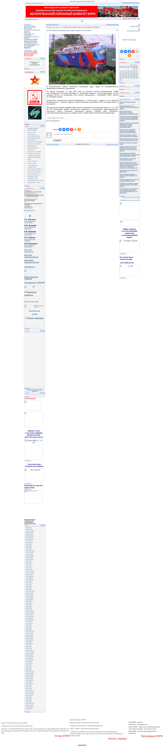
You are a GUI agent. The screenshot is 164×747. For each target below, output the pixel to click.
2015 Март (29, 641)
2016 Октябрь (30, 673)
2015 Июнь (29, 646)
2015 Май (28, 645)
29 (134, 77)
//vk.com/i (28, 250)
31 (120, 79)
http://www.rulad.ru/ (29, 210)
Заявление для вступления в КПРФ (130, 200)
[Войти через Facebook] (67, 129)
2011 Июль (29, 567)
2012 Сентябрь (30, 591)
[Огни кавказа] (34, 324)
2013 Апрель (29, 603)
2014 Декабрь (30, 636)
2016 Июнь (29, 666)
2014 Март (29, 621)
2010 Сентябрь (30, 551)
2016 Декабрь (30, 677)
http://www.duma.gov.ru (30, 43)
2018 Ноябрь (29, 705)
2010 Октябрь (30, 552)
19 (126, 75)
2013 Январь (29, 598)
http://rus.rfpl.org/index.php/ (34, 389)
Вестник (28, 255)
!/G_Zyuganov (28, 222)
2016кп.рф (30, 50)
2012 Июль (29, 588)
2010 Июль (29, 547)
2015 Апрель (29, 643)
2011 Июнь (29, 566)
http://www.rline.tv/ (135, 26)
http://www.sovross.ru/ (30, 193)
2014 (53, 27)
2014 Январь (29, 618)
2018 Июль (29, 700)
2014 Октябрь (30, 633)
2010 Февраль (30, 539)
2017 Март (29, 682)
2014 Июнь (29, 626)
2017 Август (29, 690)
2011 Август (29, 569)
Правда (34, 314)
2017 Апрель (29, 683)
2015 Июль (29, 648)
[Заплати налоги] (33, 298)
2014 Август (29, 630)
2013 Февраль (30, 599)
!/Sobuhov (27, 240)
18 (123, 75)
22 (61, 27)
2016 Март (29, 661)
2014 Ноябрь (29, 635)
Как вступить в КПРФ (30, 27)
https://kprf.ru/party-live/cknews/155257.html (82, 1)
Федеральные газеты (31, 301)
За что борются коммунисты (32, 30)
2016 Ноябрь (29, 675)
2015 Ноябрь (29, 655)
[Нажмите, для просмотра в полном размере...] (82, 84)
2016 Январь (29, 658)
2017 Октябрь (30, 693)
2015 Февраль (30, 640)
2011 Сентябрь (30, 571)
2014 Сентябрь (30, 631)
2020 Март (29, 708)
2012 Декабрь (30, 596)
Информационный (29, 34)
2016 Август (29, 670)
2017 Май (28, 685)
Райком (54, 118)
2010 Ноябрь (29, 554)
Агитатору (27, 31)
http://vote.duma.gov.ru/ (30, 40)
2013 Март (29, 601)
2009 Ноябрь (29, 534)
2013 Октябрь (30, 613)
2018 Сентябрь (30, 703)
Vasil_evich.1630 (28, 55)
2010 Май (28, 544)
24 (120, 77)
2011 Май (28, 564)
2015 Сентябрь (30, 651)
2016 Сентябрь (30, 672)
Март (57, 27)
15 (134, 73)
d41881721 (28, 252)
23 (136, 75)
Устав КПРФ (27, 24)
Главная (48, 27)
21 (131, 75)
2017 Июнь (29, 687)
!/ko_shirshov (28, 234)
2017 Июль (29, 688)
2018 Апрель (29, 695)
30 (136, 77)
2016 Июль (29, 668)
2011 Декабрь (29, 576)
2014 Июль (29, 628)
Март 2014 (133, 65)
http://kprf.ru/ (27, 190)
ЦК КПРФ (26, 38)
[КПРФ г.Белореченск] (34, 104)
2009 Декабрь (30, 536)
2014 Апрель (29, 623)
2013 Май (28, 604)
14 (131, 73)
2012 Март (29, 581)
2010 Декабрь (30, 556)
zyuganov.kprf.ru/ (31, 262)
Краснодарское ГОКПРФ (31, 278)
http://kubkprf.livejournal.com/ (28, 207)
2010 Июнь (29, 546)
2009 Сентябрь (30, 531)
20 (128, 75)
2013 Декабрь (30, 616)
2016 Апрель (29, 663)
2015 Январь (29, 638)
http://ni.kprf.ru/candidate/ (31, 52)
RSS (138, 18)
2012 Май (28, 584)
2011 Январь (29, 557)
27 (128, 77)
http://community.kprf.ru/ (133, 30)
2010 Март (29, 541)
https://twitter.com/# (30, 221)
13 (128, 73)
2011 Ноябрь (29, 574)
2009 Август (29, 529)
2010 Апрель (29, 542)
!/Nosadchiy (27, 228)
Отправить (57, 140)
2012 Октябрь (30, 593)
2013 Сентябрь (30, 611)
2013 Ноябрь (29, 614)
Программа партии (29, 26)
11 (123, 73)
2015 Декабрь (30, 656)
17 (120, 75)
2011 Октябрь (30, 573)
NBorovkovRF (28, 246)
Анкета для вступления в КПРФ (131, 197)
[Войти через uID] (60, 129)
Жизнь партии (28, 28)
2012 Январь (29, 578)
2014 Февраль (30, 620)
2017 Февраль (30, 680)
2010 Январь (29, 537)
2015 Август (29, 650)
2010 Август (29, 549)
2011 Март (29, 561)
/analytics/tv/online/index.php (31, 44)
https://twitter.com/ (29, 245)
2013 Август (29, 609)
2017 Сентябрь (30, 692)
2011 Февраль (30, 559)
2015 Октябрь (30, 653)
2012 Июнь (29, 586)
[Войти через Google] (75, 129)
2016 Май (28, 665)
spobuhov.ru (29, 267)
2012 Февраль (30, 579)
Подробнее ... (28, 460)
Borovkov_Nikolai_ (29, 54)
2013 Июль (29, 608)
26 (126, 77)
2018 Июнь (29, 698)
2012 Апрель (29, 583)
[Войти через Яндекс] (71, 129)
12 (126, 73)
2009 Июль (29, 527)
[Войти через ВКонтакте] (63, 129)
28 (131, 77)
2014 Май (28, 625)
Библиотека (27, 32)
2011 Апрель (29, 562)
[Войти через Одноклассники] (79, 129)
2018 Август (29, 702)
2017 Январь (29, 678)
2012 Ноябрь (29, 594)
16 (136, 73)
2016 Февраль (30, 660)
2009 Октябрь (30, 532)
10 (120, 73)
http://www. (29, 260)
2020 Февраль (30, 707)
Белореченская (34, 311)
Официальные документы (31, 36)
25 (123, 77)
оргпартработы (31, 257)
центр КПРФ (27, 35)
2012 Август (29, 589)
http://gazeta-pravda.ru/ (30, 199)
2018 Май (28, 697)
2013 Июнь (29, 606)
